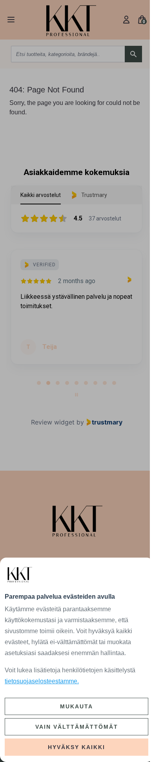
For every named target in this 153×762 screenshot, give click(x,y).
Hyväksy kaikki (76, 747)
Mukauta (76, 706)
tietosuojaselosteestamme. (42, 681)
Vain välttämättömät (76, 727)
